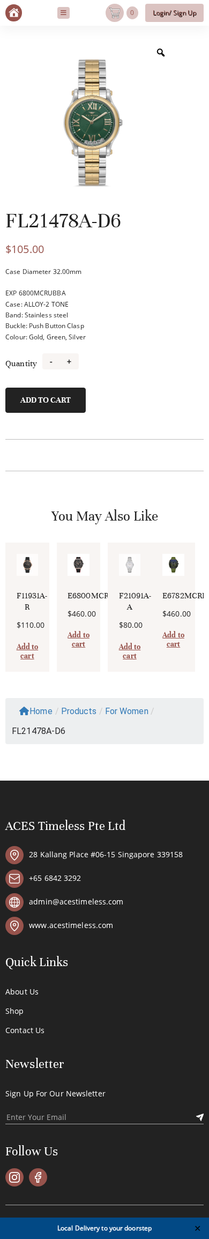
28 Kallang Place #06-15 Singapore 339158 (106, 855)
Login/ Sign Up (174, 12)
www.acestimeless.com (71, 926)
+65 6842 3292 (55, 878)
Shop (14, 1011)
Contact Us (24, 1030)
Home (40, 711)
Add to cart (45, 400)
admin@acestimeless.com (76, 902)
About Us (22, 992)
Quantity (21, 363)
